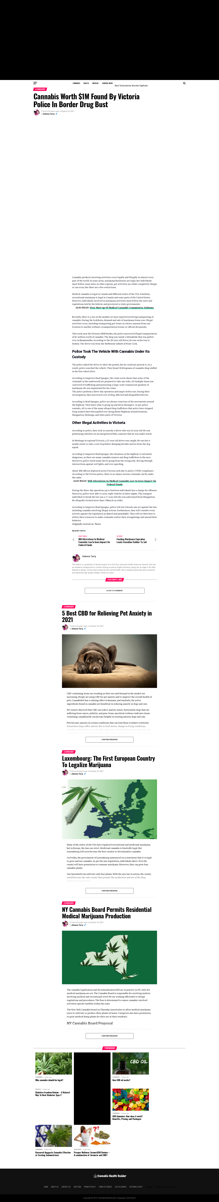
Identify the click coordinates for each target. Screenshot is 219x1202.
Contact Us (66, 1186)
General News (107, 83)
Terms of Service (105, 1186)
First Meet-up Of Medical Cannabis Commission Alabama (122, 307)
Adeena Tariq (48, 114)
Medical (95, 83)
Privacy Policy (90, 1186)
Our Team (77, 1186)
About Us (54, 1186)
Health (86, 83)
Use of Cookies (120, 1186)
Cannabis (76, 83)
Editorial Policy (136, 1186)
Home (46, 1186)
